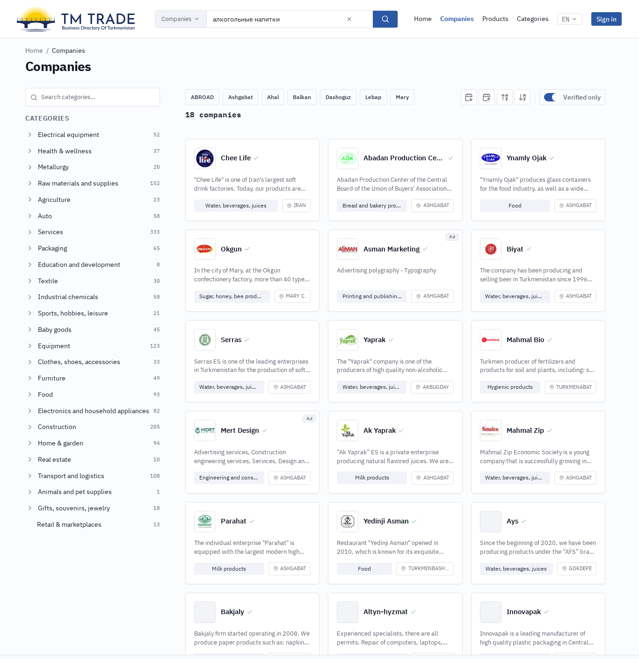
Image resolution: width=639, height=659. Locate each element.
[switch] (551, 97)
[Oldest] (486, 97)
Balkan (302, 96)
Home (423, 18)
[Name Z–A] (522, 97)
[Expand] (30, 134)
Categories (533, 18)
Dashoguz (338, 96)
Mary (402, 96)
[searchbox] (92, 97)
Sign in (606, 18)
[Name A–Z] (505, 97)
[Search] (385, 19)
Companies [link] (68, 50)
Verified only (582, 97)
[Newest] (469, 97)
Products (495, 18)
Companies (176, 19)
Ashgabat (240, 96)
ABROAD (202, 96)
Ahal (273, 96)
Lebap (373, 96)
